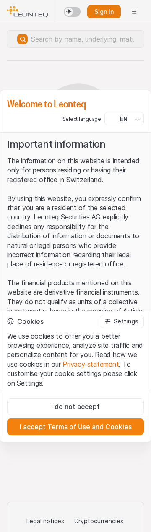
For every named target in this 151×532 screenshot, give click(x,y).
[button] (122, 321)
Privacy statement (90, 364)
